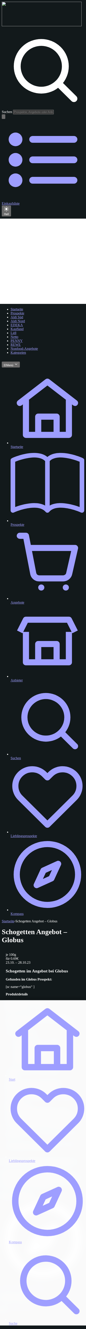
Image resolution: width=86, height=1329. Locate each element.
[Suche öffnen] (3, 116)
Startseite (8, 921)
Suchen (7, 112)
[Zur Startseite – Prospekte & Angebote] (42, 25)
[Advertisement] (43, 261)
